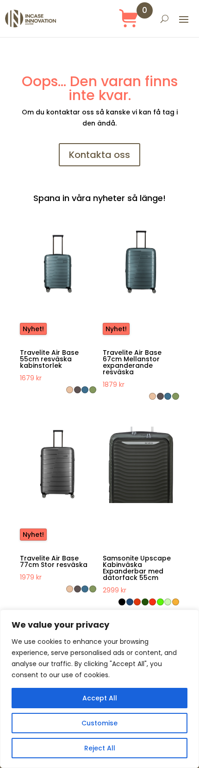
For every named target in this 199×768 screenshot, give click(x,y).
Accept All (99, 698)
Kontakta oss (99, 154)
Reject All (99, 748)
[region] (99, 689)
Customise (99, 723)
